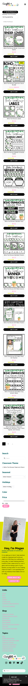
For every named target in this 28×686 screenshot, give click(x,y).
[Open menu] (25, 4)
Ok (10, 683)
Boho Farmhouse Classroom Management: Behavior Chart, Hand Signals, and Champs (14, 428)
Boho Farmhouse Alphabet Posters (14, 255)
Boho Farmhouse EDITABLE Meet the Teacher (14, 357)
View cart (14, 677)
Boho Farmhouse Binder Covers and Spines (14, 48)
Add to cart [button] (14, 56)
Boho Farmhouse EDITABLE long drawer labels (14, 392)
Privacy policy (16, 683)
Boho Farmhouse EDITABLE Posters (14, 322)
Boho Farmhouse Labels (14, 118)
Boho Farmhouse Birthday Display (14, 187)
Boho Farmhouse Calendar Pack (14, 221)
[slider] (3, 501)
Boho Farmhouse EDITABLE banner (14, 289)
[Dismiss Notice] (26, 676)
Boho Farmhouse (8, 21)
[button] (11, 54)
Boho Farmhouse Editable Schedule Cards (14, 153)
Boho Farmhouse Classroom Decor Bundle (14, 84)
